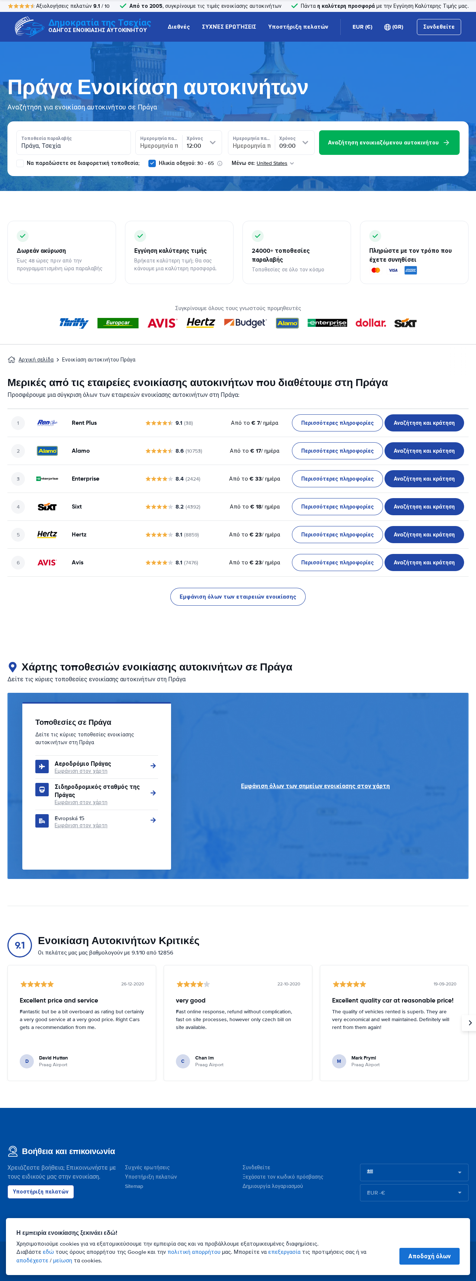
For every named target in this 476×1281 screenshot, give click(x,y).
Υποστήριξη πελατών (298, 27)
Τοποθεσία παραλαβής (46, 138)
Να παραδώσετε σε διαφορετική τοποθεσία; (82, 163)
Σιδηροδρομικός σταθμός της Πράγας (97, 791)
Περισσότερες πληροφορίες (337, 423)
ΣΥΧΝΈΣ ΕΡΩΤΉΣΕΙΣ (229, 27)
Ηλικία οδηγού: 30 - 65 (186, 163)
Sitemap (134, 1186)
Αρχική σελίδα (36, 360)
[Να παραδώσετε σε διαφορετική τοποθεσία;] (20, 163)
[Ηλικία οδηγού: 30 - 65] (152, 163)
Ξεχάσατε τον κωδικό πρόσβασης (283, 1177)
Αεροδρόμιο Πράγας (83, 763)
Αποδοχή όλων (429, 1256)
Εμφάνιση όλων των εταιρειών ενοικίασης (238, 597)
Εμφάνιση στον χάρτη (81, 771)
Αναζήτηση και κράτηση (424, 423)
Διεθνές (179, 27)
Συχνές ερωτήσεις (147, 1167)
